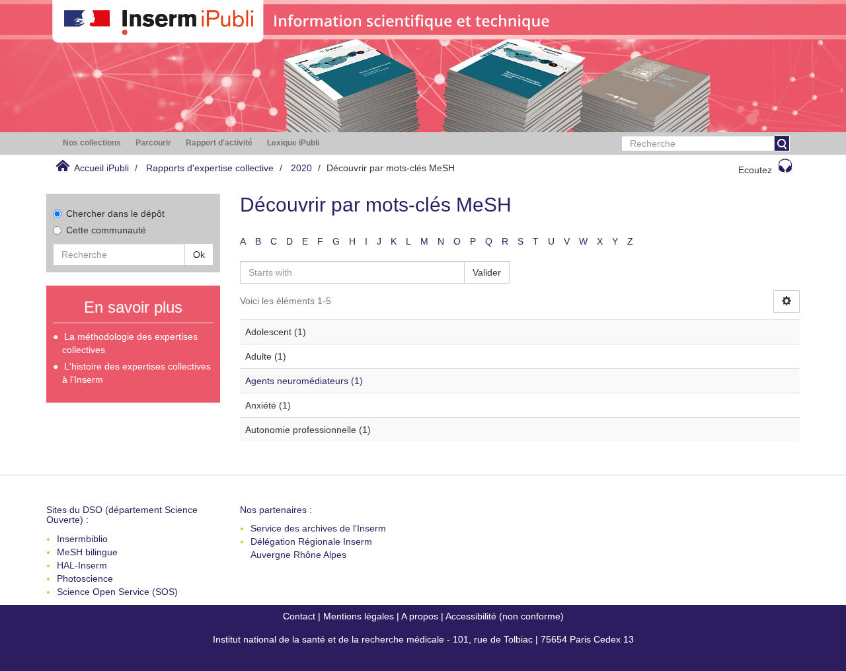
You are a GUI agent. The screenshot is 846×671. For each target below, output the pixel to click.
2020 (301, 168)
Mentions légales (358, 616)
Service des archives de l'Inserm (318, 528)
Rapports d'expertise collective (210, 168)
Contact (299, 616)
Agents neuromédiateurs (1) (304, 380)
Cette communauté (106, 230)
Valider (487, 272)
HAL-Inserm (82, 565)
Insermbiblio (82, 538)
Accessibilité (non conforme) (504, 616)
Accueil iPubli (101, 168)
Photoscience (85, 578)
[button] (92, 143)
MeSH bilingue (87, 552)
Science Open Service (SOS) (117, 591)
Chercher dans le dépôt (115, 213)
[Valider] (782, 143)
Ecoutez (755, 170)
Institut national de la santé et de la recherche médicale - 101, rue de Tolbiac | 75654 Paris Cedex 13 (423, 639)
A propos (419, 616)
